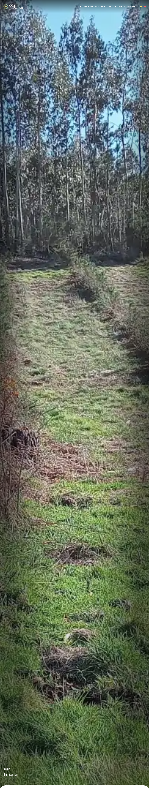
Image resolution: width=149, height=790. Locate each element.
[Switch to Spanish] (141, 6)
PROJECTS (104, 6)
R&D (110, 6)
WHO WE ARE (84, 6)
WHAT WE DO (94, 6)
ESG (115, 6)
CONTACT (135, 6)
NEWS (129, 6)
